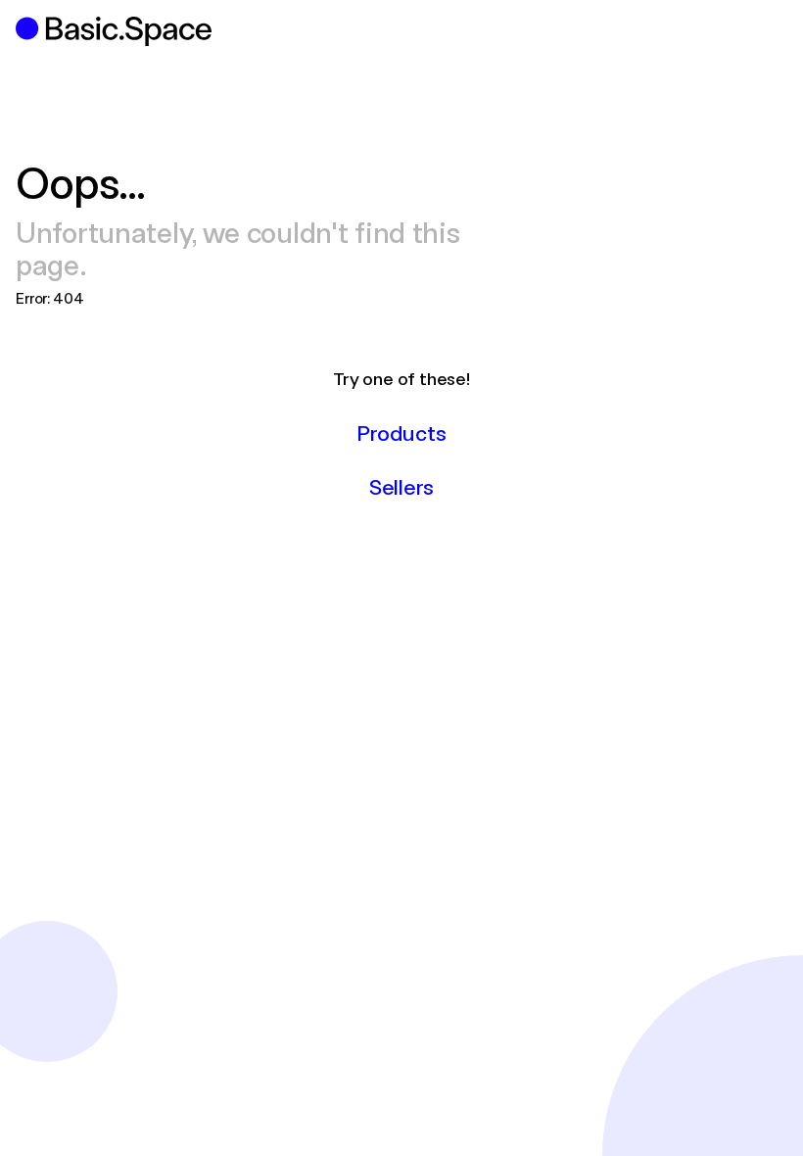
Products (401, 432)
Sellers (401, 486)
